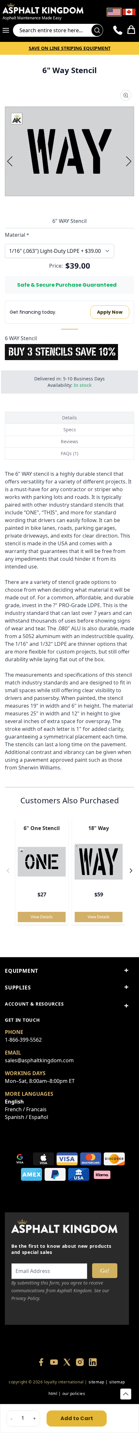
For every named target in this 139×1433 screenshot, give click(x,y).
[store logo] (47, 8)
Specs (69, 429)
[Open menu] (8, 30)
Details (69, 418)
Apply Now (110, 312)
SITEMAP (96, 1382)
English (14, 1101)
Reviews (69, 441)
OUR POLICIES (73, 1393)
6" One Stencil (42, 828)
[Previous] (10, 161)
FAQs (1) (69, 453)
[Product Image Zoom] (126, 95)
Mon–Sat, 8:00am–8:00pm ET (40, 1080)
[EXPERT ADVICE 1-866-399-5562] (118, 30)
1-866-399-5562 (23, 1039)
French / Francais (26, 1109)
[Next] (129, 161)
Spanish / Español (26, 1117)
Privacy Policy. (25, 1298)
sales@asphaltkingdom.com (39, 1060)
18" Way (98, 828)
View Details (42, 917)
